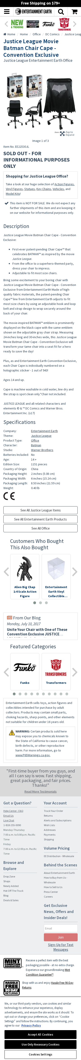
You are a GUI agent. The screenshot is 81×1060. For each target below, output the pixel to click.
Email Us (8, 815)
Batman (36, 445)
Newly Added (11, 886)
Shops (6, 881)
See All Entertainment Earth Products (40, 519)
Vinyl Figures (14, 189)
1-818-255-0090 (12, 825)
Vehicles (58, 189)
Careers (48, 896)
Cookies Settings (40, 1054)
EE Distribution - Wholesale (59, 856)
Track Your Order (53, 811)
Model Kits (13, 194)
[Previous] (6, 24)
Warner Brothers (42, 450)
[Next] (75, 24)
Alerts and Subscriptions (57, 820)
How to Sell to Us (53, 887)
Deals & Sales (10, 900)
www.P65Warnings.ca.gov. (33, 755)
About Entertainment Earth (59, 873)
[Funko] (48, 24)
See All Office (41, 528)
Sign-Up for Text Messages (61, 947)
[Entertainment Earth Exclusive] (33, 24)
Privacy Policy (31, 1025)
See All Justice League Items (40, 510)
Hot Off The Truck (13, 890)
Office (35, 440)
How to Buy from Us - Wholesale (55, 880)
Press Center (51, 892)
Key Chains (43, 189)
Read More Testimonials (41, 791)
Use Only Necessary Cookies (40, 1044)
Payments (49, 834)
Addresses (50, 830)
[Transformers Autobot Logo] (64, 24)
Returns (48, 815)
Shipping (49, 839)
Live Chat (8, 820)
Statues (29, 189)
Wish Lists (49, 825)
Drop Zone (9, 876)
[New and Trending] (17, 24)
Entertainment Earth (44, 431)
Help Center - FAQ (13, 811)
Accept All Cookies (40, 1034)
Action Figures (64, 184)
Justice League (41, 436)
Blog (5, 895)
